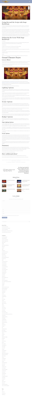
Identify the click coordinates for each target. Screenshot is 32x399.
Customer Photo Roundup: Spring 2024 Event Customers (10, 185)
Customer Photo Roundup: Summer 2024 (6, 232)
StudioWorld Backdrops (4, 362)
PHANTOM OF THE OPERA (5, 82)
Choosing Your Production (5, 261)
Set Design (4, 8)
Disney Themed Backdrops (5, 280)
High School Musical (4, 303)
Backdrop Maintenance (4, 253)
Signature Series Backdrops (5, 354)
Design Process (3, 276)
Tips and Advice (3, 377)
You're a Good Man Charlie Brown (5, 385)
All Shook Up (3, 246)
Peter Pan (3, 335)
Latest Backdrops (4, 315)
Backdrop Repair (3, 254)
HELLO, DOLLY (10, 82)
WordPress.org (3, 394)
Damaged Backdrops (4, 272)
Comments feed (3, 393)
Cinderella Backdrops (4, 265)
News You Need (3, 330)
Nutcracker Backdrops (4, 331)
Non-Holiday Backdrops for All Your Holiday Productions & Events (26, 185)
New (2, 327)
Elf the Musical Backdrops (4, 288)
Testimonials (3, 365)
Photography (3, 338)
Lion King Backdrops (4, 319)
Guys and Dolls (3, 299)
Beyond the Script (4, 258)
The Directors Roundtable (4, 369)
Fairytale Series (3, 292)
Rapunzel (3, 342)
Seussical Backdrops (4, 350)
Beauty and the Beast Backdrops (5, 257)
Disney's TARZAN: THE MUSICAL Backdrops (6, 281)
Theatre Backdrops (4, 373)
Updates (3, 380)
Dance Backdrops (5, 6)
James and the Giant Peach (5, 312)
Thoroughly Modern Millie (4, 376)
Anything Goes (3, 250)
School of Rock (3, 346)
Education (3, 285)
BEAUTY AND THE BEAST (16, 82)
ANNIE (2, 249)
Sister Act (3, 357)
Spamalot (3, 361)
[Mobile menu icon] (29, 1)
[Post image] (4, 181)
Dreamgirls (3, 284)
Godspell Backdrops (4, 296)
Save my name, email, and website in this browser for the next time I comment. (11, 215)
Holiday (3, 304)
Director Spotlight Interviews (5, 277)
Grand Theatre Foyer (11, 58)
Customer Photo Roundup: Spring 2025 (10, 181)
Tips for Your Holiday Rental (5, 229)
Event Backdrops (5, 7)
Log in (2, 390)
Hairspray (3, 300)
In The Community (4, 308)
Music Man (3, 326)
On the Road (3, 334)
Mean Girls (3, 323)
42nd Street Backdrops (4, 238)
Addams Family (3, 242)
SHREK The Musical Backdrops (5, 353)
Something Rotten (4, 358)
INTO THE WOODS (4, 311)
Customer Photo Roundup (4, 269)
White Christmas (4, 381)
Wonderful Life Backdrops (4, 384)
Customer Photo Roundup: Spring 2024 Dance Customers (25, 181)
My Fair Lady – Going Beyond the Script (25, 189)
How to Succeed (3, 307)
